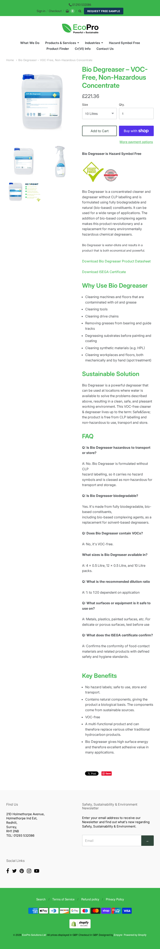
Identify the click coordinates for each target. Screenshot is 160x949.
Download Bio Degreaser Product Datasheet (116, 261)
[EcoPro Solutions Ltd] (80, 28)
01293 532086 (81, 4)
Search (41, 899)
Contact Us (105, 49)
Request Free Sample (103, 11)
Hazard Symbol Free (124, 43)
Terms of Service (63, 899)
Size (85, 104)
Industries (92, 43)
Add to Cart (100, 131)
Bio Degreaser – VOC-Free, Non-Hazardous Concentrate (55, 60)
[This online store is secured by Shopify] (80, 927)
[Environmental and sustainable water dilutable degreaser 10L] (23, 161)
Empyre (118, 934)
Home (10, 60)
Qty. (122, 104)
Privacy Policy (115, 899)
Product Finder (57, 49)
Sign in (41, 11)
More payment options (136, 142)
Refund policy (90, 899)
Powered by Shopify (135, 934)
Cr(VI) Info (83, 49)
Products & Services (60, 43)
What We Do (29, 43)
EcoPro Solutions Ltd (34, 934)
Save (108, 773)
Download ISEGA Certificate (104, 272)
